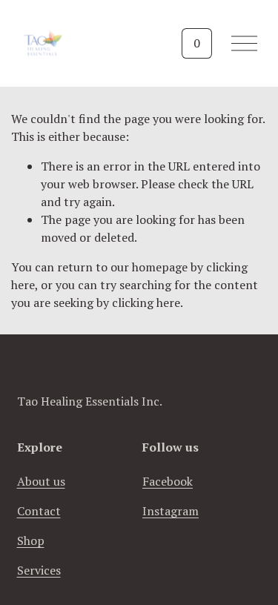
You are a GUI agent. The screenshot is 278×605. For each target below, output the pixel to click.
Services (39, 570)
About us (41, 481)
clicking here (146, 302)
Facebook (167, 481)
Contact (39, 511)
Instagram (170, 511)
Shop (30, 540)
